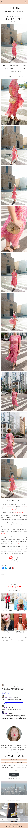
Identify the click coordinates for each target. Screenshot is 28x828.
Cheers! (14, 774)
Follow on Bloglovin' (14, 778)
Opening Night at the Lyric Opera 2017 (20, 639)
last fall (17, 543)
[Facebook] (15, 587)
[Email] (20, 587)
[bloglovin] (16, 756)
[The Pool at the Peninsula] (20, 601)
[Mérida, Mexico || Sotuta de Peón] (20, 622)
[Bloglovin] (17, 587)
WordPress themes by (14, 826)
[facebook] (12, 756)
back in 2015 (4, 533)
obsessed (13, 506)
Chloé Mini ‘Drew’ (6, 506)
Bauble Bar (13, 508)
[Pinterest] (12, 587)
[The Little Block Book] (7, 622)
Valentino (24, 506)
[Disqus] (14, 663)
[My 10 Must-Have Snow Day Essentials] (7, 601)
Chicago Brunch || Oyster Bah (6, 639)
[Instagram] (10, 587)
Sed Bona (14, 8)
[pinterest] (19, 756)
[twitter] (5, 756)
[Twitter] (8, 587)
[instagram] (9, 756)
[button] (26, 1)
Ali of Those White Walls (19, 512)
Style (19, 16)
